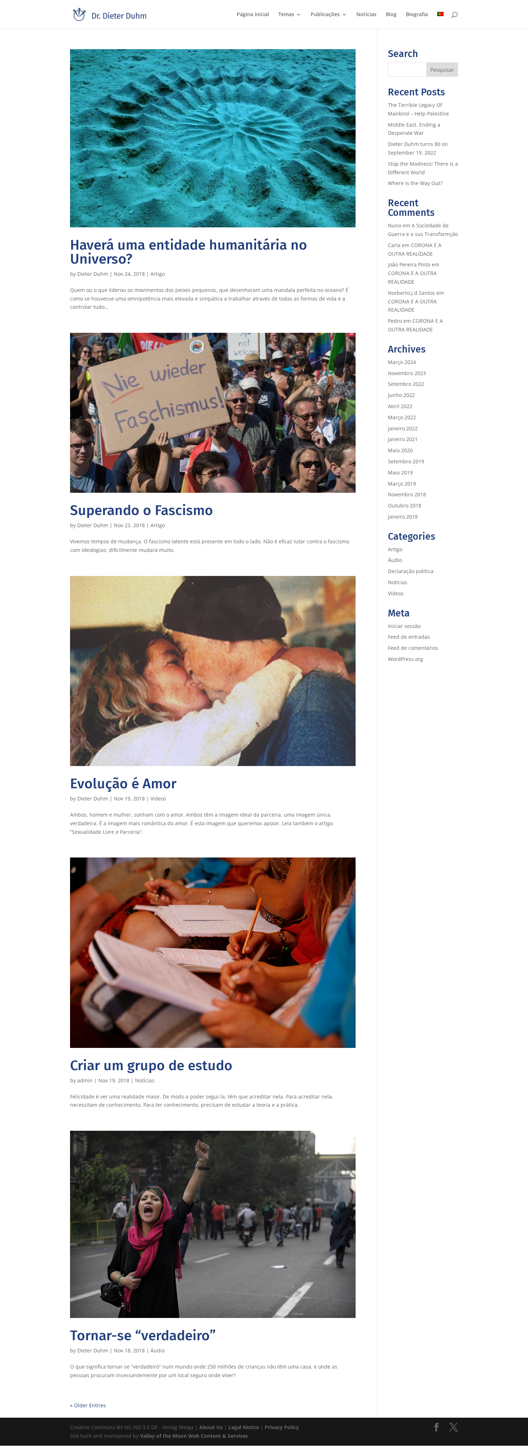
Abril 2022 (400, 406)
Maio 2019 (400, 472)
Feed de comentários (413, 647)
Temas (286, 15)
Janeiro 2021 (403, 439)
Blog (391, 15)
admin (85, 1080)
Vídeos (158, 798)
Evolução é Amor (123, 783)
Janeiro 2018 (403, 516)
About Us (211, 1427)
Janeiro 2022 (403, 428)
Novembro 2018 (407, 494)
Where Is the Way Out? (415, 183)
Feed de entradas (409, 636)
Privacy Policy (282, 1427)
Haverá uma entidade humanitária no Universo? (188, 252)
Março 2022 (402, 417)
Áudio (157, 1350)
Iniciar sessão (404, 626)
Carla (394, 245)
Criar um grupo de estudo (151, 1065)
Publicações (325, 15)
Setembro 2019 (406, 461)
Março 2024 (402, 362)
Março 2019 (402, 483)
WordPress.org (405, 659)
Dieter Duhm (92, 273)
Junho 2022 (401, 395)
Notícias (366, 15)
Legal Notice (243, 1427)
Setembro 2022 (406, 384)
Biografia (417, 15)
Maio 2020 (400, 450)
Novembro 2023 (407, 373)
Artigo (157, 273)
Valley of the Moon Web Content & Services (194, 1435)
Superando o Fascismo (141, 510)
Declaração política (411, 571)
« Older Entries (88, 1405)
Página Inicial (253, 15)
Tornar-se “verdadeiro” (143, 1335)
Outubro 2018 (404, 505)
